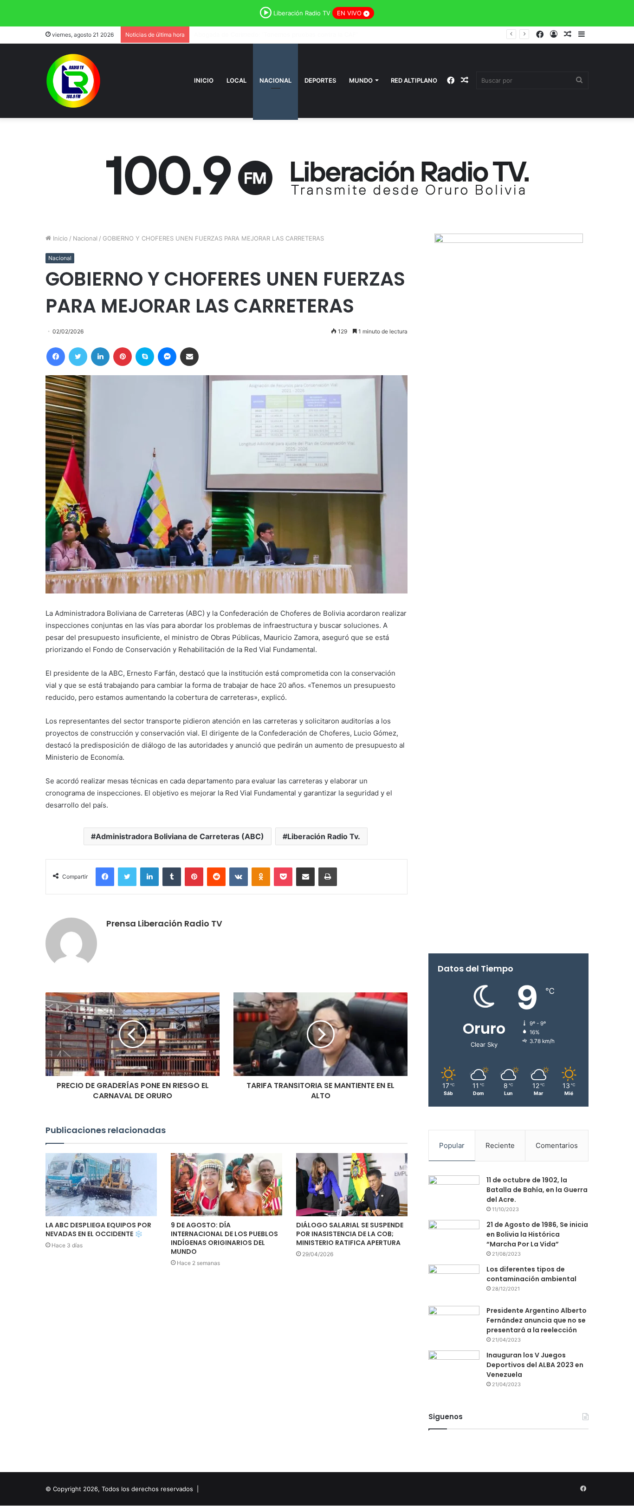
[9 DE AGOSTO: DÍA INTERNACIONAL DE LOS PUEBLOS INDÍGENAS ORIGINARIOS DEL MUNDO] (226, 1184)
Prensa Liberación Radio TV (164, 923)
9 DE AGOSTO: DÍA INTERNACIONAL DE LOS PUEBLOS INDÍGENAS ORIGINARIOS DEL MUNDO (224, 1238)
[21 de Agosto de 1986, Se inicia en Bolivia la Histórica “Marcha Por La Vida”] (453, 1237)
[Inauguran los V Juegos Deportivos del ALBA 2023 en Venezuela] (453, 1367)
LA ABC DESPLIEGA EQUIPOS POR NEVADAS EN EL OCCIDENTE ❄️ (98, 1229)
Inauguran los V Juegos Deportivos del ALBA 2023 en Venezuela (534, 1364)
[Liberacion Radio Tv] (73, 81)
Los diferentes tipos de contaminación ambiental (531, 1274)
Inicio (203, 80)
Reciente (500, 1145)
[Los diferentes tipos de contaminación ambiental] (453, 1282)
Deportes (320, 80)
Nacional (275, 80)
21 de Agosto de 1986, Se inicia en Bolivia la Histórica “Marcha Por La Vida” (537, 1234)
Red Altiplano (414, 80)
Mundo (361, 80)
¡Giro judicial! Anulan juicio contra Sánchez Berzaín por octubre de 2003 (298, 34)
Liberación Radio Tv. (323, 836)
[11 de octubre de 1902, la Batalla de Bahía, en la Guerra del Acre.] (453, 1192)
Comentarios (557, 1145)
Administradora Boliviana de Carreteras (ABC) (180, 836)
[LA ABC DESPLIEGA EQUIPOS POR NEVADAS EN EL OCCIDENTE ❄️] (101, 1184)
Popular (452, 1145)
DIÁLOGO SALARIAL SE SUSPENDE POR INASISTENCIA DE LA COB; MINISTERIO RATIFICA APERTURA (349, 1233)
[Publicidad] (317, 172)
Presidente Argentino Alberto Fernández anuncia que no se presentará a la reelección (536, 1320)
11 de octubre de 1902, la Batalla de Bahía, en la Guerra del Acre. (537, 1189)
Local (236, 80)
